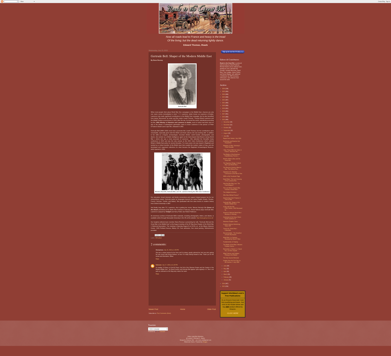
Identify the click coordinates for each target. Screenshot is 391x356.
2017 (223, 114)
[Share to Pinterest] (163, 235)
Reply (157, 259)
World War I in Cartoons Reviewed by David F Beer (231, 238)
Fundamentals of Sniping (230, 242)
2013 (223, 286)
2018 (223, 111)
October (226, 127)
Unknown (159, 265)
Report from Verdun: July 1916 (232, 138)
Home (182, 309)
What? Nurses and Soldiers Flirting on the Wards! (231, 254)
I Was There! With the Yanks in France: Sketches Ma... (232, 150)
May (225, 268)
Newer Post (153, 309)
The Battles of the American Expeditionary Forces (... (231, 155)
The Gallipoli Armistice (229, 192)
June (225, 266)
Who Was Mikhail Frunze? (231, 195)
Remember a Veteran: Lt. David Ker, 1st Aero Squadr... (232, 249)
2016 (223, 117)
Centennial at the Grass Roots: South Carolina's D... (232, 217)
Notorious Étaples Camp (230, 221)
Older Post (211, 309)
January (226, 280)
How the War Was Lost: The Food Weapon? (231, 184)
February (226, 277)
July (225, 136)
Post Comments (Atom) (164, 313)
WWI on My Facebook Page (231, 176)
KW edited (158, 238)
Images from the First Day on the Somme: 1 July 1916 (232, 261)
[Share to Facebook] (161, 235)
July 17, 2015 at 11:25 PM (170, 265)
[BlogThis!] (158, 235)
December (227, 122)
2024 (223, 94)
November (227, 124)
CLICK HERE (232, 313)
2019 (223, 108)
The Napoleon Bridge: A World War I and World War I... (232, 163)
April (225, 271)
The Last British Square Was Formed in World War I (231, 188)
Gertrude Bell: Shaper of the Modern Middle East (231, 203)
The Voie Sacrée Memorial (231, 258)
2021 (223, 102)
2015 (223, 119)
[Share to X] (160, 235)
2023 (223, 97)
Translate (162, 331)
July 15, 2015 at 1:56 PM (171, 250)
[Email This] (156, 235)
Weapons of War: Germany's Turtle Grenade (231, 146)
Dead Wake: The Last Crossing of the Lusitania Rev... (232, 179)
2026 (223, 88)
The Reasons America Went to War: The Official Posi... (232, 168)
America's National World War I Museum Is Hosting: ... (232, 213)
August (226, 133)
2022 (223, 100)
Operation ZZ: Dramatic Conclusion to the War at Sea (232, 172)
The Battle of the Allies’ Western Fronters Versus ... (232, 245)
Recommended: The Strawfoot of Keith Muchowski (232, 233)
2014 (223, 283)
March (226, 274)
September (227, 130)
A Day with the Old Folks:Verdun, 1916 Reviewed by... (232, 208)
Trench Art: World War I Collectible (230, 229)
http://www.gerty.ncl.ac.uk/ (205, 218)
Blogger (205, 342)
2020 (223, 105)
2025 (223, 91)
